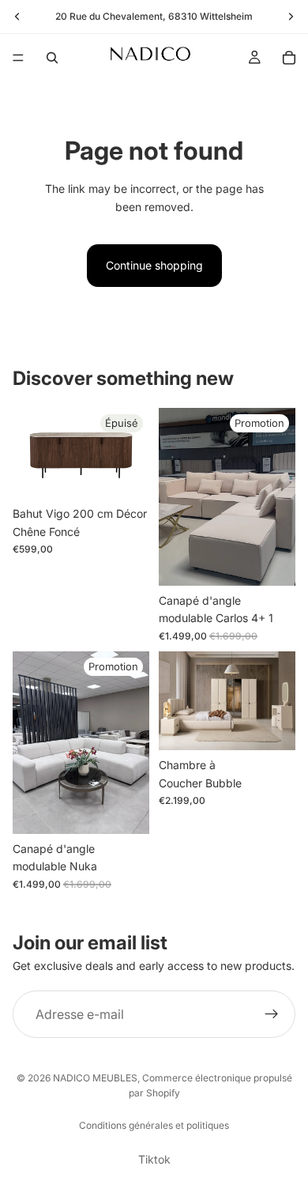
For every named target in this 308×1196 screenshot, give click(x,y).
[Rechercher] (52, 57)
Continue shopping (154, 265)
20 (61, 16)
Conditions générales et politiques (154, 1125)
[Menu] (18, 58)
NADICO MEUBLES (95, 1078)
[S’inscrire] (271, 1014)
